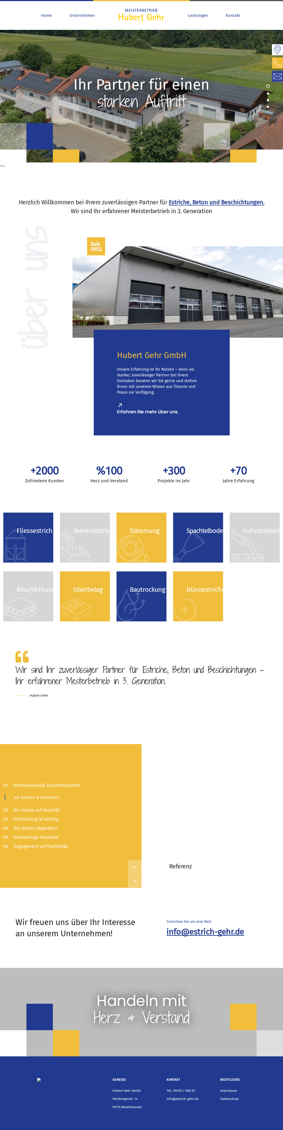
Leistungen (198, 15)
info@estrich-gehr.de (205, 932)
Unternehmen (82, 15)
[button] (268, 86)
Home (46, 15)
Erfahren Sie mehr (26, 549)
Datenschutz (229, 1099)
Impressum (228, 1091)
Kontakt (233, 15)
